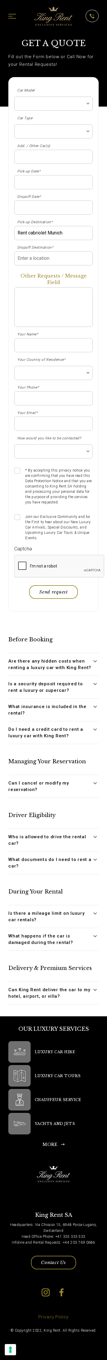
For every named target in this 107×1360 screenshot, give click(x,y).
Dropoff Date (29, 197)
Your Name (27, 334)
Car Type (24, 118)
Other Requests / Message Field (54, 279)
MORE (50, 1144)
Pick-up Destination (35, 222)
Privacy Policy (53, 1317)
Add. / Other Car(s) (33, 146)
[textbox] (53, 103)
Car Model (26, 90)
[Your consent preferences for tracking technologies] (10, 1349)
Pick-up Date (28, 171)
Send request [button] (53, 592)
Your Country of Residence (41, 360)
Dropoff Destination (35, 247)
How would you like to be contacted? (49, 438)
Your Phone (28, 387)
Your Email (27, 413)
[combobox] (53, 104)
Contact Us (53, 1262)
